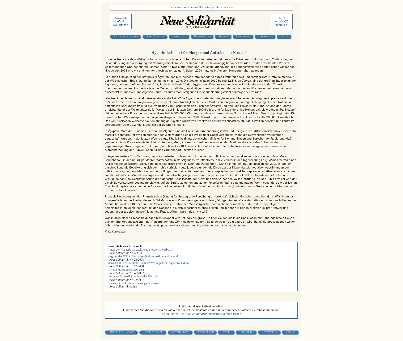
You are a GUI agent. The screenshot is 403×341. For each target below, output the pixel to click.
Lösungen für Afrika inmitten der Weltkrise (133, 276)
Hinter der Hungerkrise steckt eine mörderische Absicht (140, 249)
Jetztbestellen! (281, 21)
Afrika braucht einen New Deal (126, 269)
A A (125, 36)
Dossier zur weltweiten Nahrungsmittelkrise (133, 283)
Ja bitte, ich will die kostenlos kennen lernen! (201, 314)
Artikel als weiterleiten (120, 21)
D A (155, 36)
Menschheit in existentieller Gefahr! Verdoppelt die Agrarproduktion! (148, 263)
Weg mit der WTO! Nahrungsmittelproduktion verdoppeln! (142, 256)
